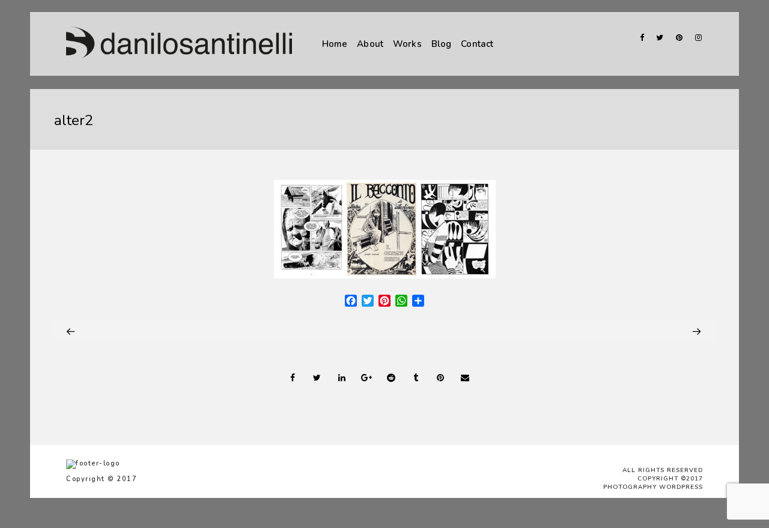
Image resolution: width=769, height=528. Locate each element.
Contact (477, 44)
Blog (441, 44)
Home (335, 44)
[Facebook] (638, 37)
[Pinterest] (676, 37)
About (370, 44)
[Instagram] (696, 37)
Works (407, 44)
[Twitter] (657, 37)
